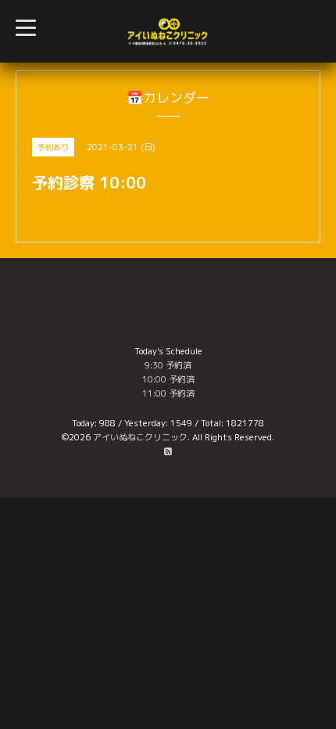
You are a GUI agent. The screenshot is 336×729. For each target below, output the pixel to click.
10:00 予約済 (168, 379)
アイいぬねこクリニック (140, 437)
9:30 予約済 (168, 365)
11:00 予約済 (168, 393)
